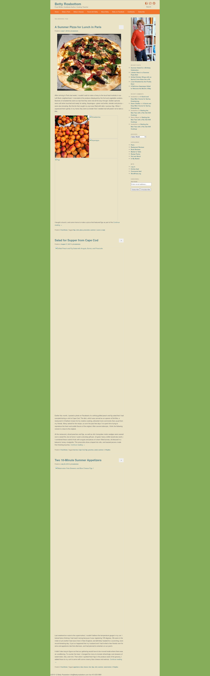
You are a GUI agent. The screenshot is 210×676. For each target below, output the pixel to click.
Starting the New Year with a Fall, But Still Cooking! (141, 112)
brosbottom (74, 31)
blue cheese (84, 667)
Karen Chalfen (135, 103)
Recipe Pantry (135, 154)
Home (57, 12)
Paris (132, 145)
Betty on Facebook (118, 12)
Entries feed (135, 169)
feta (90, 667)
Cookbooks (131, 12)
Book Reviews (135, 149)
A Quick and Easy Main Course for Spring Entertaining (140, 99)
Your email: (134, 181)
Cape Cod (82, 450)
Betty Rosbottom (68, 3)
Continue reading (78, 445)
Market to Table (136, 152)
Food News (64, 230)
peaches (91, 450)
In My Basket (135, 159)
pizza (81, 230)
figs (74, 230)
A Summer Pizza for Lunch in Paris (78, 27)
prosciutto (86, 230)
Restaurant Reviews (137, 147)
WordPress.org (136, 173)
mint (77, 230)
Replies (107, 450)
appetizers (76, 667)
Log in (133, 167)
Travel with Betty (92, 12)
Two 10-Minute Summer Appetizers (78, 460)
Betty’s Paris (66, 12)
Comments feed (136, 171)
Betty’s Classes (79, 12)
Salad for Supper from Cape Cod (76, 240)
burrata (75, 450)
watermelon (107, 667)
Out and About (136, 156)
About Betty (105, 12)
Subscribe (141, 12)
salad (96, 450)
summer (93, 230)
